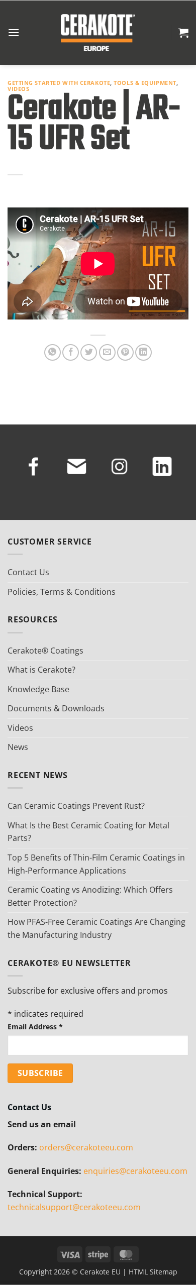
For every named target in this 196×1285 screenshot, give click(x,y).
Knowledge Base (38, 689)
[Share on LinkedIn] (143, 352)
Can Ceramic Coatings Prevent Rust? (76, 805)
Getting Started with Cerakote (59, 82)
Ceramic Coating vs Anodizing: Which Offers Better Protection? (90, 896)
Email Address (35, 1026)
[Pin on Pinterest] (125, 352)
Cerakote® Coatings (45, 650)
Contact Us (28, 572)
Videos (18, 88)
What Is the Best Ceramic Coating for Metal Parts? (88, 832)
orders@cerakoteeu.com (86, 1147)
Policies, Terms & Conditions (62, 591)
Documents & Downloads (56, 708)
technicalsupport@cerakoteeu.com (74, 1207)
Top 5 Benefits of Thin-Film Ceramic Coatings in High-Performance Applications (96, 864)
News (18, 747)
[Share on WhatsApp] (52, 352)
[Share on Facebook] (70, 352)
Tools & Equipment (145, 82)
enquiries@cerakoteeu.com (135, 1170)
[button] (14, 32)
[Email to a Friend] (107, 352)
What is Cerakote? (41, 669)
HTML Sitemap (153, 1271)
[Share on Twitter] (88, 352)
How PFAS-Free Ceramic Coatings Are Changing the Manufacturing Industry (96, 928)
